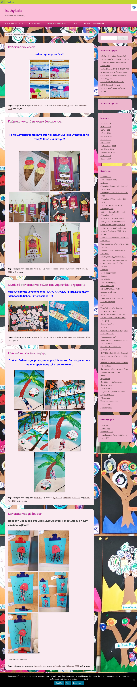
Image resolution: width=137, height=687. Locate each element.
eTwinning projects (14, 24)
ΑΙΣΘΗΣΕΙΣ (104, 253)
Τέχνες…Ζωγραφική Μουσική (112, 391)
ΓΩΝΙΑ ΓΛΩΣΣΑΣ (107, 286)
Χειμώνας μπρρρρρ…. (109, 401)
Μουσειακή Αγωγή (108, 337)
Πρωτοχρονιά (106, 385)
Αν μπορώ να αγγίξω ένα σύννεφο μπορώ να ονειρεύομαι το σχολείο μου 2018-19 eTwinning (113, 260)
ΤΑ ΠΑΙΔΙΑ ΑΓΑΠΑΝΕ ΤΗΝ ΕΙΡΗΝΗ (114, 69)
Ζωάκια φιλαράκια (108, 311)
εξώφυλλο (57, 498)
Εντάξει (59, 683)
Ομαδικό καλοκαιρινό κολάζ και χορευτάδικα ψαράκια (46, 284)
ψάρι (70, 337)
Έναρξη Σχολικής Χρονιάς (111, 308)
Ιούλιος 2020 (105, 156)
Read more (78, 683)
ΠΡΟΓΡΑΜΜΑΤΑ (35, 24)
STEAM (103, 234)
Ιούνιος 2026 (105, 123)
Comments (106, 432)
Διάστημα (104, 295)
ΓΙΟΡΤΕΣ (75, 24)
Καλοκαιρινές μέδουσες (25, 513)
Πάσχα (103, 375)
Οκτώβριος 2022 (107, 136)
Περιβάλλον (105, 379)
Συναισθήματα (106, 388)
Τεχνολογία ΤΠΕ (107, 395)
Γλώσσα (103, 276)
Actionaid (104, 183)
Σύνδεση (104, 425)
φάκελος (76, 498)
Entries (105, 428)
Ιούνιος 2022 (105, 139)
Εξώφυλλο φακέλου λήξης (27, 353)
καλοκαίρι (57, 105)
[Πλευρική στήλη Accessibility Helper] (134, 7)
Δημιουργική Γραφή (108, 292)
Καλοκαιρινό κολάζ (21, 47)
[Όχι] (133, 680)
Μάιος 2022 (105, 143)
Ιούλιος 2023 (105, 133)
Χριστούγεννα (106, 407)
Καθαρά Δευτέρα (107, 324)
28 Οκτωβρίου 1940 (108, 180)
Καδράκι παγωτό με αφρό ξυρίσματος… (35, 121)
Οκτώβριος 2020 (107, 149)
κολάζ (64, 105)
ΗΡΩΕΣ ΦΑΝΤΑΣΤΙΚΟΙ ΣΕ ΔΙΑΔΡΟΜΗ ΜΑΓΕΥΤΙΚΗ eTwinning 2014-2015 (113, 317)
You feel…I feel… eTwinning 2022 (114, 250)
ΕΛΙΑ (102, 305)
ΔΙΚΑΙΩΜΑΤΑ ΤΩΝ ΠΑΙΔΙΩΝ (111, 298)
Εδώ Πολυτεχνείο (107, 302)
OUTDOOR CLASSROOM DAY (112, 218)
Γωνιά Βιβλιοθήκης (108, 282)
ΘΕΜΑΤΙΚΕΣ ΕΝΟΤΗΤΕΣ (56, 24)
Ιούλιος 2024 (105, 130)
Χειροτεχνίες (105, 404)
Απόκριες (104, 270)
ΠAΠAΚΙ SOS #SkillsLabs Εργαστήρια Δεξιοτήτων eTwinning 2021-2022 (114, 356)
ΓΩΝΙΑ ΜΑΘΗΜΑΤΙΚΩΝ (110, 289)
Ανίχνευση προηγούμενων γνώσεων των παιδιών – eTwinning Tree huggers (113, 75)
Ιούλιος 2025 (105, 127)
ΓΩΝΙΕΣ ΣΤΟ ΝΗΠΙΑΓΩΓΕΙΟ (94, 24)
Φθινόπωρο (105, 398)
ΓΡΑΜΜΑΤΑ (105, 279)
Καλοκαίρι (38, 105)
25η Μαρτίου (105, 176)
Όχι (67, 683)
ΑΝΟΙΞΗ (103, 266)
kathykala (13, 11)
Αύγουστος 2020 (107, 152)
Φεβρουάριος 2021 (108, 146)
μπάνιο (71, 105)
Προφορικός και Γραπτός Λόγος (113, 382)
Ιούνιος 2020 (105, 159)
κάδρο (55, 269)
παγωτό (71, 269)
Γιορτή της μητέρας (108, 273)
